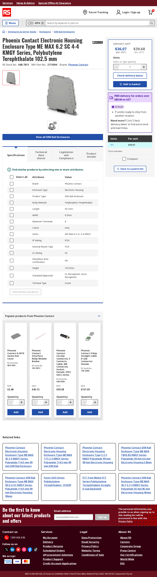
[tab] (14, 154)
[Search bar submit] (151, 23)
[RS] (6, 12)
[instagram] (24, 549)
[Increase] (143, 67)
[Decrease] (116, 67)
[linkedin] (12, 549)
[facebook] (30, 549)
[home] (3, 31)
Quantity (13, 396)
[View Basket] (151, 12)
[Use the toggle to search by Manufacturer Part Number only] (42, 23)
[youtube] (18, 549)
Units (116, 57)
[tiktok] (35, 549)
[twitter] (6, 549)
